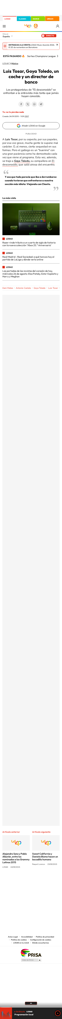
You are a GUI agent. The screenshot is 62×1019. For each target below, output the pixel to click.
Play (57, 1013)
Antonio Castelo (23, 288)
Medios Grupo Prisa (31, 960)
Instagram (13, 878)
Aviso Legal (13, 937)
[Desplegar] (31, 1003)
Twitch (43, 878)
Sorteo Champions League (41, 56)
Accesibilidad (27, 937)
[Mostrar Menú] (4, 26)
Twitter (27, 104)
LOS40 (7, 19)
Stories (49, 878)
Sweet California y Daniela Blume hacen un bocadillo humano (45, 856)
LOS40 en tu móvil (21, 943)
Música (14, 63)
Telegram (41, 104)
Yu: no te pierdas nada (13, 112)
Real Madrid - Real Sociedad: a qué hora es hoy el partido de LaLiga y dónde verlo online (28, 258)
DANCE (36, 19)
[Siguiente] (57, 56)
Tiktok (19, 878)
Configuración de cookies (40, 940)
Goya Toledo (39, 288)
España (6, 36)
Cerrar (57, 44)
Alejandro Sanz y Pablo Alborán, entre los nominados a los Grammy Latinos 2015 (15, 858)
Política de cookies (19, 940)
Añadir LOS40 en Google (33, 125)
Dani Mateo (7, 288)
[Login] (57, 26)
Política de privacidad (45, 937)
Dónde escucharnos (40, 943)
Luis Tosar (53, 288)
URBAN (50, 19)
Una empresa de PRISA (31, 953)
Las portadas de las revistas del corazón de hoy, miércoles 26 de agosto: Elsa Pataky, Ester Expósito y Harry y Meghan (30, 273)
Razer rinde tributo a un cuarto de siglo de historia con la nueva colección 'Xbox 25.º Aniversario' (29, 244)
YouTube (25, 878)
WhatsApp (34, 104)
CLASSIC (22, 19)
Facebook (21, 104)
